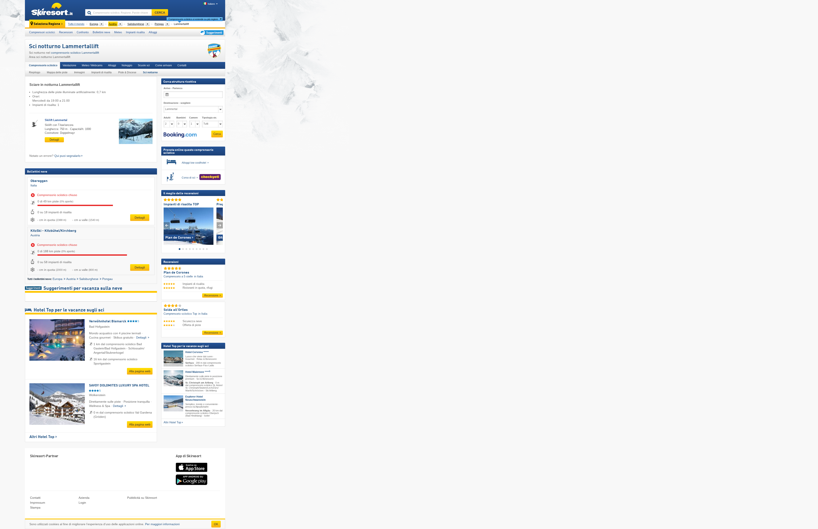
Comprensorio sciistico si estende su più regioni (193, 19)
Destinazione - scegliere (177, 103)
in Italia (198, 276)
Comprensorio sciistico (43, 65)
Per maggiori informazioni (162, 524)
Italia (33, 185)
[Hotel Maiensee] (173, 378)
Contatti (181, 65)
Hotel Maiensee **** (197, 371)
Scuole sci (144, 65)
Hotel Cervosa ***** (197, 351)
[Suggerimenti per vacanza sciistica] (211, 32)
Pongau (107, 279)
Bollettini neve (101, 32)
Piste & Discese (127, 72)
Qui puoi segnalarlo (67, 155)
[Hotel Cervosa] (173, 358)
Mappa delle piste (57, 72)
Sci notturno (150, 72)
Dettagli (54, 139)
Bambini (181, 117)
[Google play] (191, 484)
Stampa (35, 507)
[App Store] (191, 472)
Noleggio (127, 65)
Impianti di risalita (101, 72)
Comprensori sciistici (42, 32)
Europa (57, 279)
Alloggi (153, 32)
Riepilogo (34, 72)
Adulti (167, 117)
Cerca (217, 133)
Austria (35, 235)
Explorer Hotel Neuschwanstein (195, 398)
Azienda (84, 497)
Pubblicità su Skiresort (142, 497)
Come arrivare (163, 65)
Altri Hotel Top (41, 437)
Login (82, 502)
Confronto (83, 32)
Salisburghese (88, 279)
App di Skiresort (188, 456)
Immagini (79, 72)
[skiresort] (53, 10)
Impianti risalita (135, 32)
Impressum (37, 502)
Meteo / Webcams (92, 65)
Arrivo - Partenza (173, 88)
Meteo (118, 32)
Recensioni (66, 32)
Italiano (211, 4)
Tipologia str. (209, 117)
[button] (180, 135)
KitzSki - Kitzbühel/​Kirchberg (53, 231)
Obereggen (39, 181)
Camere (193, 117)
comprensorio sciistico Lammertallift (75, 52)
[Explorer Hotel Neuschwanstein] (173, 403)
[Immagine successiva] (220, 225)
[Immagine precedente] (167, 225)
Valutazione (69, 65)
